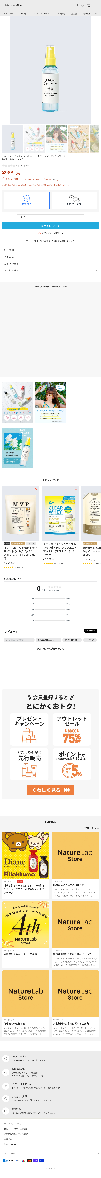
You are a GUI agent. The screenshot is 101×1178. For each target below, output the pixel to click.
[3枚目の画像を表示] (56, 139)
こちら (54, 179)
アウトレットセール (41, 14)
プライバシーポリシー (14, 1124)
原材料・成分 (11, 270)
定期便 (74, 14)
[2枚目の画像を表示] (34, 139)
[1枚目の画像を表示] (12, 139)
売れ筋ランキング (90, 14)
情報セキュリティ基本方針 (16, 1129)
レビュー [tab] (11, 631)
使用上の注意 (11, 263)
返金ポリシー (10, 1144)
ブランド (23, 14)
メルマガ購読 (9, 1153)
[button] (50, 599)
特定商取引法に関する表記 (16, 1134)
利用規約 (8, 1139)
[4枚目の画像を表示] (78, 139)
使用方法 (9, 257)
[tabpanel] (50, 657)
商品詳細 (9, 250)
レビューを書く (90, 631)
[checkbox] (90, 640)
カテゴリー (8, 14)
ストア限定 (60, 14)
